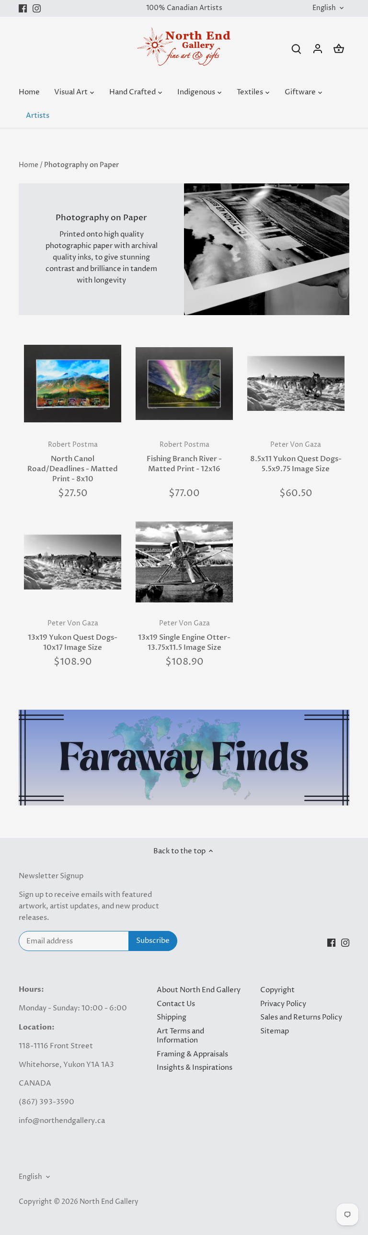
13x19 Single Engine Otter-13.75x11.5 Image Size (184, 635)
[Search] (296, 48)
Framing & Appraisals (192, 1054)
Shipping (171, 1017)
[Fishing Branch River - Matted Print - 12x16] (184, 383)
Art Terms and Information (180, 1036)
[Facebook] (23, 8)
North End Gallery (109, 1202)
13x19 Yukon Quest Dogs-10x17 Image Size (72, 635)
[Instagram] (37, 8)
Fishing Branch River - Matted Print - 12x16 (184, 457)
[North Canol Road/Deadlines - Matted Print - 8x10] (72, 383)
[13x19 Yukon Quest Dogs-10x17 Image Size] (72, 562)
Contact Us (176, 1004)
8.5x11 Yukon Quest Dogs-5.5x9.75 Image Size (296, 457)
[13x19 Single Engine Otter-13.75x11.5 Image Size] (184, 562)
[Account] (317, 48)
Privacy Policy (283, 1004)
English (324, 8)
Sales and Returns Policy (301, 1017)
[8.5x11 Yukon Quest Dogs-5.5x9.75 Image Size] (296, 383)
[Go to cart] (339, 48)
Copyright (277, 990)
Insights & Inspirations (194, 1068)
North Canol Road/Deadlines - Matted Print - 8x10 (72, 462)
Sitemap (274, 1031)
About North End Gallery (199, 990)
